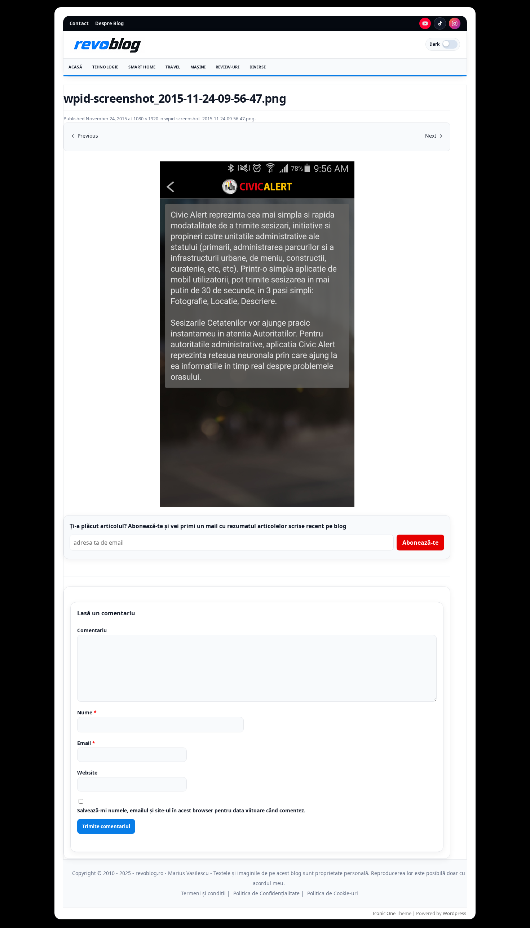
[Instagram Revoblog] (454, 23)
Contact (79, 23)
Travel (172, 67)
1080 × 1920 (145, 119)
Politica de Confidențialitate (266, 893)
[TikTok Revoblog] (440, 23)
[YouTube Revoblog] (425, 23)
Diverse (257, 67)
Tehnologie (105, 67)
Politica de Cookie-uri (332, 893)
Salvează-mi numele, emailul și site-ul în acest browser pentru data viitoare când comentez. (191, 810)
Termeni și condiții (203, 893)
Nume (87, 712)
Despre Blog (109, 23)
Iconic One (384, 913)
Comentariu (92, 630)
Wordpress (454, 913)
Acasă (75, 67)
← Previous (84, 135)
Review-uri (227, 67)
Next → (433, 135)
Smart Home (141, 67)
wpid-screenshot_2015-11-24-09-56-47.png (209, 119)
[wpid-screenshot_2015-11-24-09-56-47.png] (256, 334)
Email (86, 743)
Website (87, 772)
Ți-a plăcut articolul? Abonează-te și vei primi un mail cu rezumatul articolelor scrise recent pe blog (208, 526)
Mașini (198, 67)
